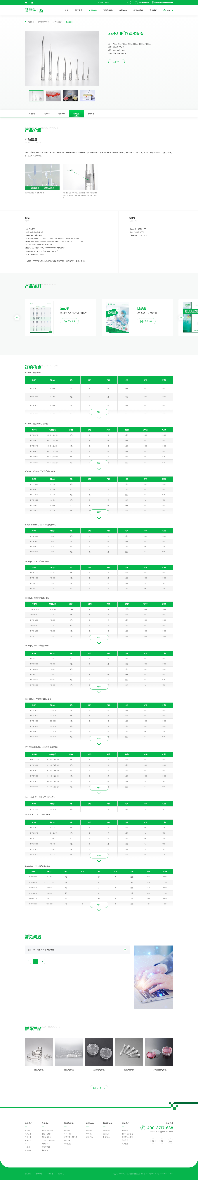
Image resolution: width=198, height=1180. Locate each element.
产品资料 (47, 114)
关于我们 (79, 10)
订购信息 (61, 114)
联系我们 (153, 10)
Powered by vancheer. (166, 1174)
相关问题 (76, 114)
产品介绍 (32, 114)
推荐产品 (91, 114)
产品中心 (93, 10)
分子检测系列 (57, 22)
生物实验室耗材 (43, 22)
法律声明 (39, 1174)
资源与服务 (108, 10)
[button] (17, 317)
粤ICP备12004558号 (152, 1174)
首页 (66, 10)
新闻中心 (123, 10)
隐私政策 (28, 1174)
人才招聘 (50, 1174)
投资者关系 (138, 10)
